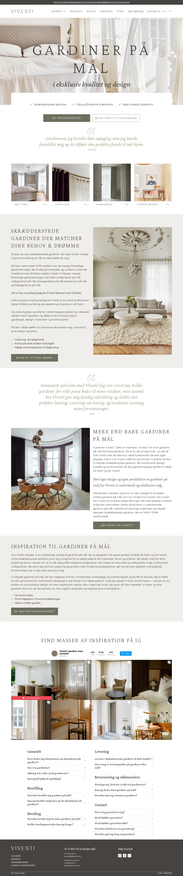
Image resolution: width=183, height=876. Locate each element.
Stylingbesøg (135, 11)
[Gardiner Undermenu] (64, 11)
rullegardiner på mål (23, 281)
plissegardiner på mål (50, 281)
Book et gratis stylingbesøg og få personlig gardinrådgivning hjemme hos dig (91, 2)
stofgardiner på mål (68, 277)
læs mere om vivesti (116, 525)
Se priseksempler (67, 118)
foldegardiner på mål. (28, 285)
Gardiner (56, 11)
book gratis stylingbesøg (116, 118)
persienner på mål (76, 281)
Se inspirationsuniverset (34, 611)
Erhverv (91, 11)
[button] (57, 760)
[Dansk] (165, 11)
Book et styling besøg (34, 357)
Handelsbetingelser (19, 862)
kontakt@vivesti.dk (72, 856)
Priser (120, 11)
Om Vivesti (15, 856)
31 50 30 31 (71, 854)
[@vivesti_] (54, 653)
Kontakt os (153, 11)
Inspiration (106, 11)
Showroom (76, 11)
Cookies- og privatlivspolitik (23, 865)
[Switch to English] (169, 11)
